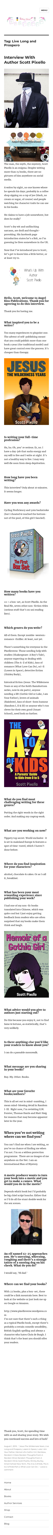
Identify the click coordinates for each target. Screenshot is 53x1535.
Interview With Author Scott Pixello (24, 60)
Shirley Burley (36, 1461)
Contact (8, 1517)
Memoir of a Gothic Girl (26, 1452)
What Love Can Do (29, 1467)
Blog (6, 1523)
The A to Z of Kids (34, 1464)
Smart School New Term (15, 1464)
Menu (44, 10)
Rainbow (41, 1452)
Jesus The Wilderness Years (31, 1446)
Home (7, 1482)
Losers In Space (29, 1449)
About (7, 1489)
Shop (7, 1510)
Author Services (13, 1503)
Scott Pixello (24, 1461)
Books (7, 1496)
